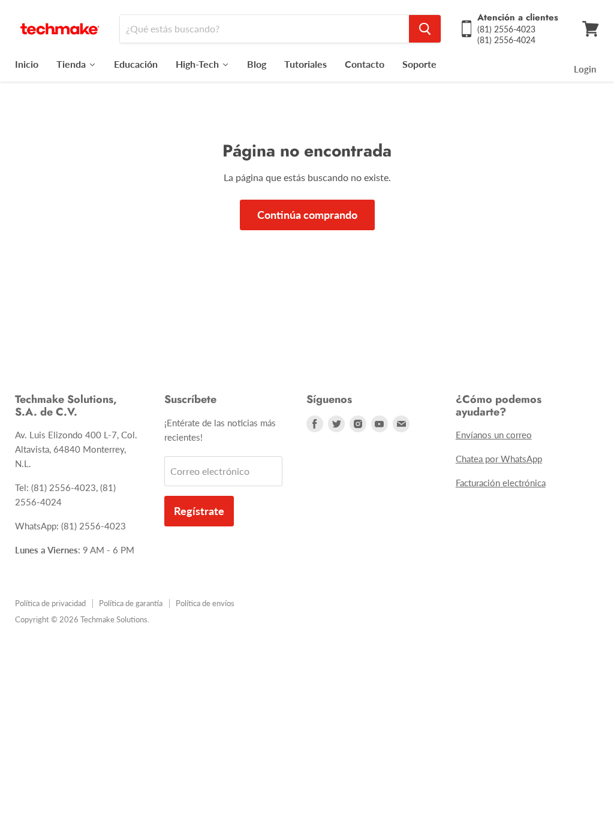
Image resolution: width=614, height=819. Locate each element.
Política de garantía (130, 603)
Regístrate (199, 510)
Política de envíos (205, 603)
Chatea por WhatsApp (499, 458)
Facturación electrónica (501, 482)
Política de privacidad (50, 603)
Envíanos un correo (494, 434)
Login (585, 69)
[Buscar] (425, 29)
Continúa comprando (307, 214)
